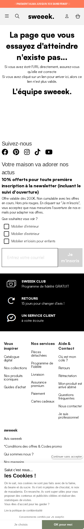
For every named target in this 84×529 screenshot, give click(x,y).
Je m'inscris (70, 257)
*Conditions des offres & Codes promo (33, 446)
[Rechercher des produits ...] (17, 16)
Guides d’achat (15, 387)
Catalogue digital (11, 358)
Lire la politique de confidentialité (23, 510)
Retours (64, 368)
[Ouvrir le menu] (7, 16)
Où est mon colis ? (67, 358)
